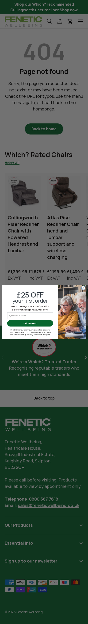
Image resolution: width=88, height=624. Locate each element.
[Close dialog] (83, 288)
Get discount (30, 323)
